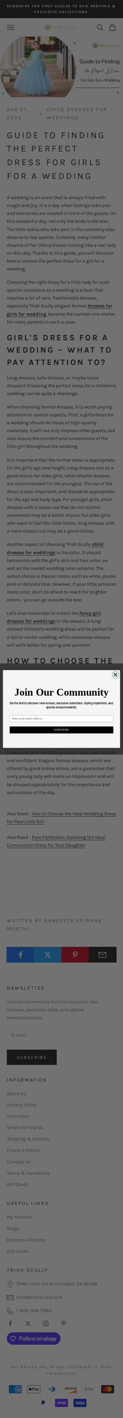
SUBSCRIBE (61, 729)
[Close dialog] (115, 674)
